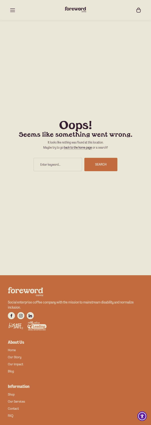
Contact (13, 409)
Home (12, 350)
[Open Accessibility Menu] (142, 416)
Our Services (16, 402)
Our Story (14, 357)
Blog (11, 371)
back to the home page (78, 147)
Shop (11, 395)
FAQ (10, 416)
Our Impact (15, 364)
